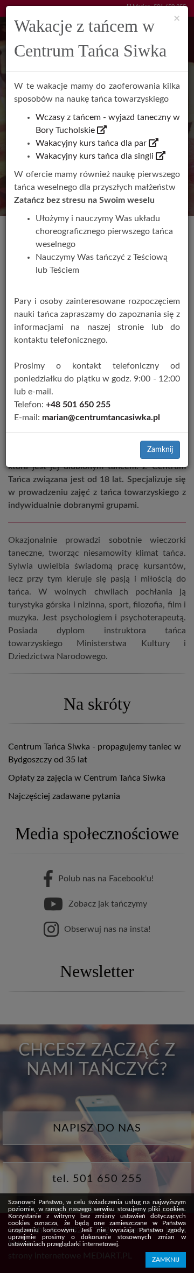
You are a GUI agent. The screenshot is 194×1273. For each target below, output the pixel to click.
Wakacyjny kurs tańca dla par (92, 143)
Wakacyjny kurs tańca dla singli (96, 156)
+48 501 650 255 (78, 404)
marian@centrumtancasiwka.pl (101, 417)
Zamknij (160, 450)
